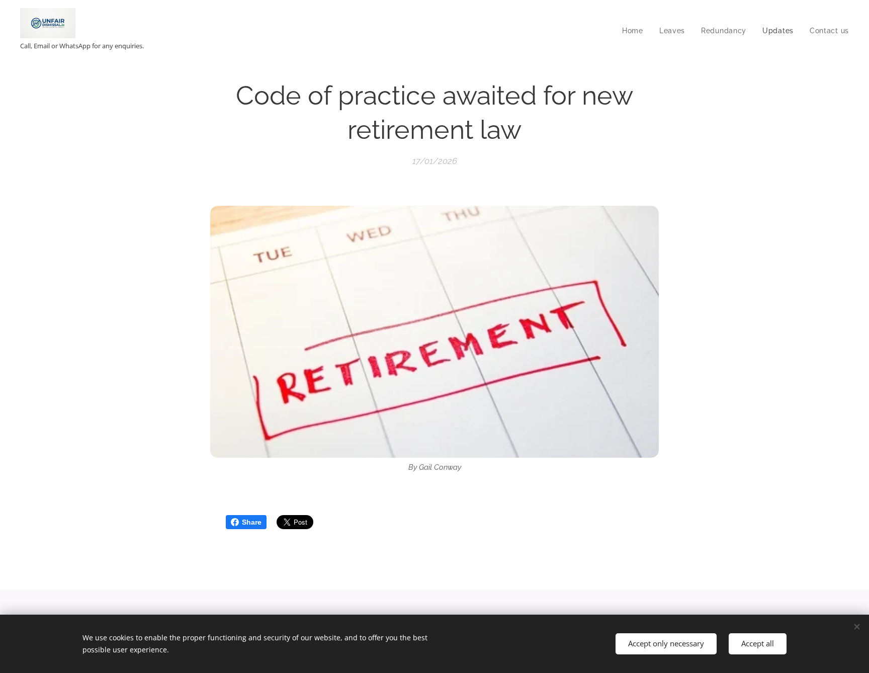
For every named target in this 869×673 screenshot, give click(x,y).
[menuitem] (635, 30)
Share (252, 522)
